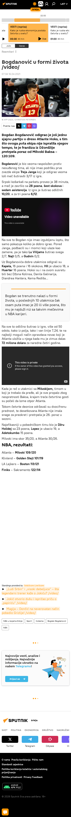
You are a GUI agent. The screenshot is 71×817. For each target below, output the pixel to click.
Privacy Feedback (33, 777)
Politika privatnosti (12, 777)
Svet (4, 730)
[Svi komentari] (5, 811)
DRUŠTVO (47, 730)
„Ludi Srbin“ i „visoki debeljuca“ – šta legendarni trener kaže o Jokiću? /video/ (31, 591)
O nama (6, 759)
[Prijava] (46, 3)
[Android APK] (12, 787)
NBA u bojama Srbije (12, 621)
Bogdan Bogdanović (57, 621)
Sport (29, 621)
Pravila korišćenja (21, 759)
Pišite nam (37, 759)
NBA (5, 627)
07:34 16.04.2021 (11, 74)
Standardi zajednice (12, 764)
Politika (16, 730)
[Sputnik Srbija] (10, 5)
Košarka (39, 621)
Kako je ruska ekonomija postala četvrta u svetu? (27, 32)
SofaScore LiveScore (34, 585)
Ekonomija (32, 730)
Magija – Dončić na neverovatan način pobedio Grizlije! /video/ (31, 611)
